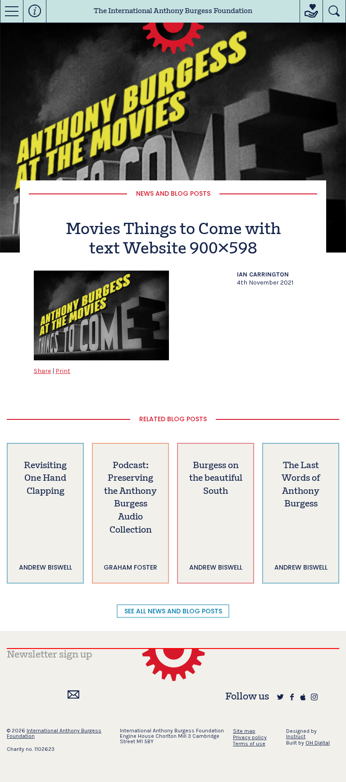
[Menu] (11, 11)
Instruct (295, 736)
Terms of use (249, 744)
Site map (244, 731)
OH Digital (317, 743)
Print (62, 371)
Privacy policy (250, 737)
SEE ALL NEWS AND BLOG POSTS (173, 611)
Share (42, 371)
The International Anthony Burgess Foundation (173, 11)
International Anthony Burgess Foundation (54, 733)
